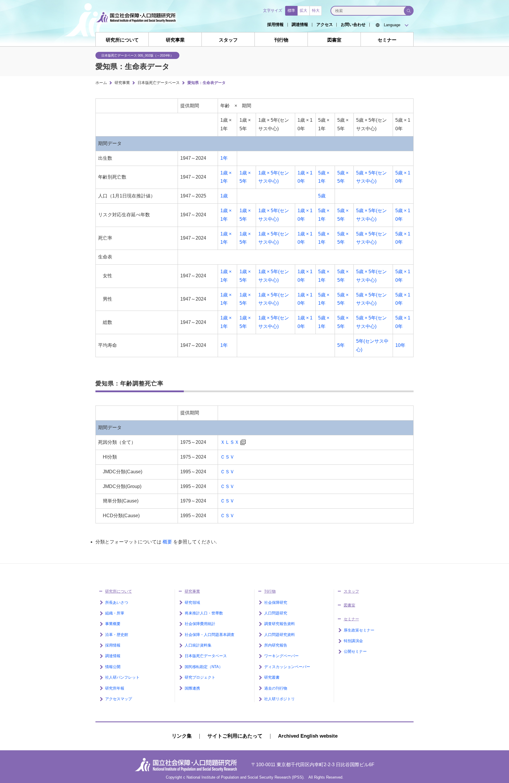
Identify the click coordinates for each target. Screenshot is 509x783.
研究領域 (192, 602)
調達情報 (300, 24)
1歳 (224, 195)
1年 (224, 158)
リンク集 (182, 736)
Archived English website (308, 736)
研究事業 (175, 39)
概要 (167, 541)
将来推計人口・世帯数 (204, 613)
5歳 (321, 195)
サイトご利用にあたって (234, 736)
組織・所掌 (114, 613)
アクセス (324, 24)
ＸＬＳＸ (229, 442)
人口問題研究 (275, 613)
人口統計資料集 (198, 645)
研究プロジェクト (200, 677)
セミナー (387, 39)
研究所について (122, 39)
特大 (316, 10)
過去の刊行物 (275, 688)
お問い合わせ (353, 24)
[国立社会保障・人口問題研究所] (137, 27)
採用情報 (275, 24)
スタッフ (228, 39)
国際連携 (192, 688)
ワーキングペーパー (281, 656)
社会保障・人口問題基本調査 (209, 634)
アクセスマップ (118, 699)
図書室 (334, 39)
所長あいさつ (116, 602)
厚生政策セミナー (359, 630)
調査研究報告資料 (279, 624)
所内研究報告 (275, 645)
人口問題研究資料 (279, 634)
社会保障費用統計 (200, 624)
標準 (291, 10)
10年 (400, 345)
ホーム (101, 82)
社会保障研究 (275, 602)
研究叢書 (272, 677)
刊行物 (281, 39)
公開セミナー (355, 651)
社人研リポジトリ (279, 699)
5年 (341, 345)
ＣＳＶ (227, 456)
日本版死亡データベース (159, 82)
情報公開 (112, 667)
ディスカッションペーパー (287, 667)
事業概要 (112, 624)
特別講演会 (353, 641)
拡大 (303, 10)
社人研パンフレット (122, 677)
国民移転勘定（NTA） (204, 667)
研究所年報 (114, 688)
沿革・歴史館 (116, 634)
